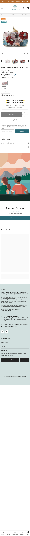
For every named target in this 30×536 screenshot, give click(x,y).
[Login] (23, 8)
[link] (24, 114)
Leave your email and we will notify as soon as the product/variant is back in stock (13, 127)
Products (8, 15)
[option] (15, 36)
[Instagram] (6, 331)
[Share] (28, 115)
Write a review (15, 218)
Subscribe (22, 131)
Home (2, 15)
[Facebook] (2, 331)
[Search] (7, 8)
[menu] (2, 8)
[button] (24, 53)
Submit (24, 360)
